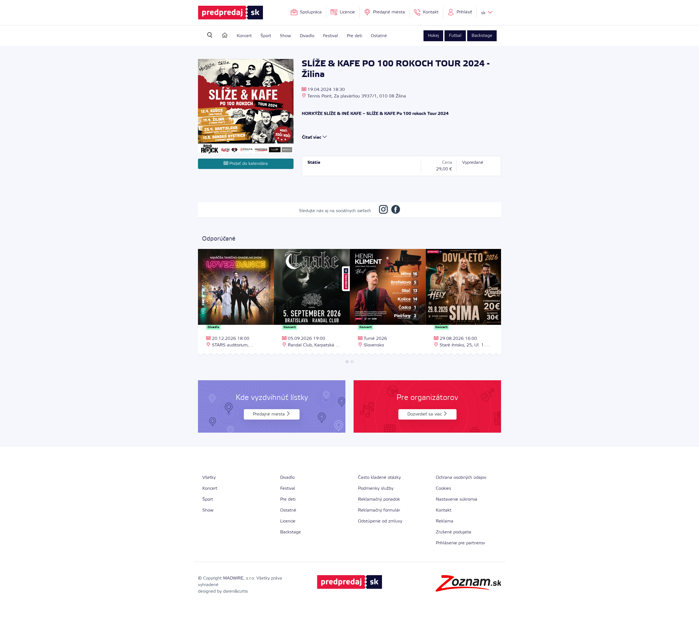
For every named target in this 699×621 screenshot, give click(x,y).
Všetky (209, 478)
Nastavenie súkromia (456, 499)
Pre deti (354, 36)
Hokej (433, 36)
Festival (330, 36)
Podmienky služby (375, 488)
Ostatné (379, 36)
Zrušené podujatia (453, 532)
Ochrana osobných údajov (461, 478)
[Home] (224, 35)
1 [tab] (347, 361)
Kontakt (443, 510)
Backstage (482, 36)
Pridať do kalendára (248, 164)
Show (285, 36)
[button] (460, 12)
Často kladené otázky (379, 478)
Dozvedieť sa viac (425, 414)
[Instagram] (383, 211)
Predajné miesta (269, 414)
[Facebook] (395, 211)
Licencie (287, 521)
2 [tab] (352, 361)
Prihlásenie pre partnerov (460, 543)
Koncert (244, 36)
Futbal (455, 36)
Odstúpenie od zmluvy (380, 521)
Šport (265, 36)
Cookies (443, 488)
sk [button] (484, 13)
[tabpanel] (236, 303)
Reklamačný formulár (379, 510)
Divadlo (307, 36)
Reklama (444, 521)
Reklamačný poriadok (379, 499)
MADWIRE (233, 578)
